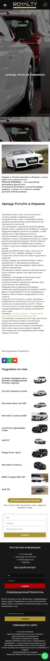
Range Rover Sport (11, 452)
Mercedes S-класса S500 (14, 415)
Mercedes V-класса (12, 464)
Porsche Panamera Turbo (14, 391)
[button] (5, 5)
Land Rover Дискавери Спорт (13, 429)
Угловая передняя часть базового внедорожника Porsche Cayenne (14, 380)
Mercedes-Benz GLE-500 (14, 403)
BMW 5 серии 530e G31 (13, 477)
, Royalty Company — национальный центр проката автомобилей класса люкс (22, 314)
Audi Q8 (6, 489)
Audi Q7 (6, 440)
